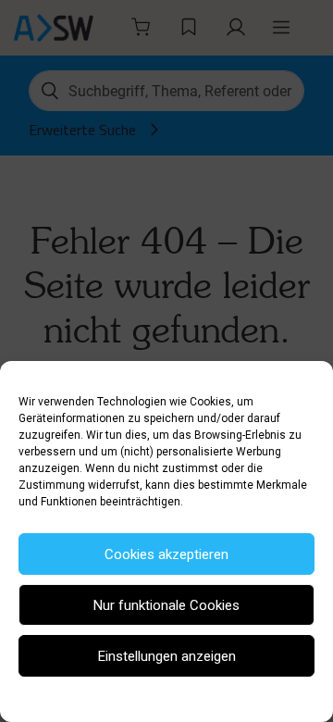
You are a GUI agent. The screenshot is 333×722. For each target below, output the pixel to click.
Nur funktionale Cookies (166, 605)
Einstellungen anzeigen (167, 656)
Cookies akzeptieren (166, 554)
